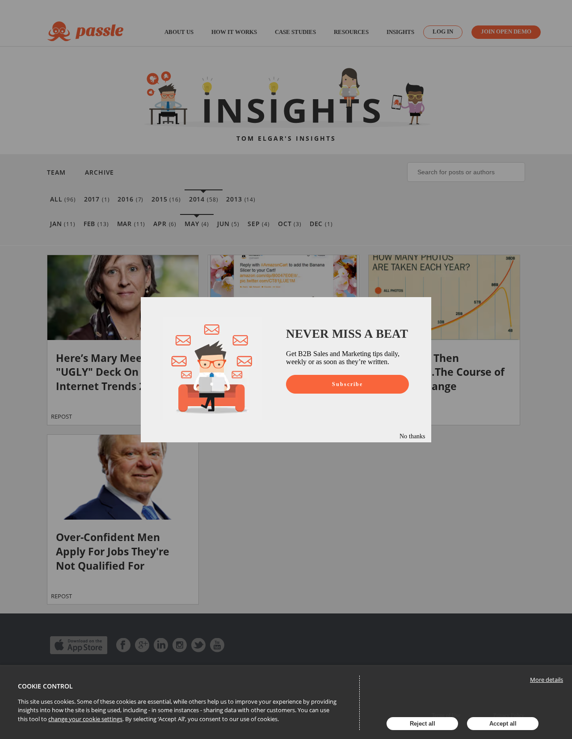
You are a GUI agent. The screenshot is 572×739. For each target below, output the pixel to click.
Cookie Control (45, 686)
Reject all (422, 723)
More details (546, 680)
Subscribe (347, 384)
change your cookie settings (85, 719)
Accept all (503, 723)
